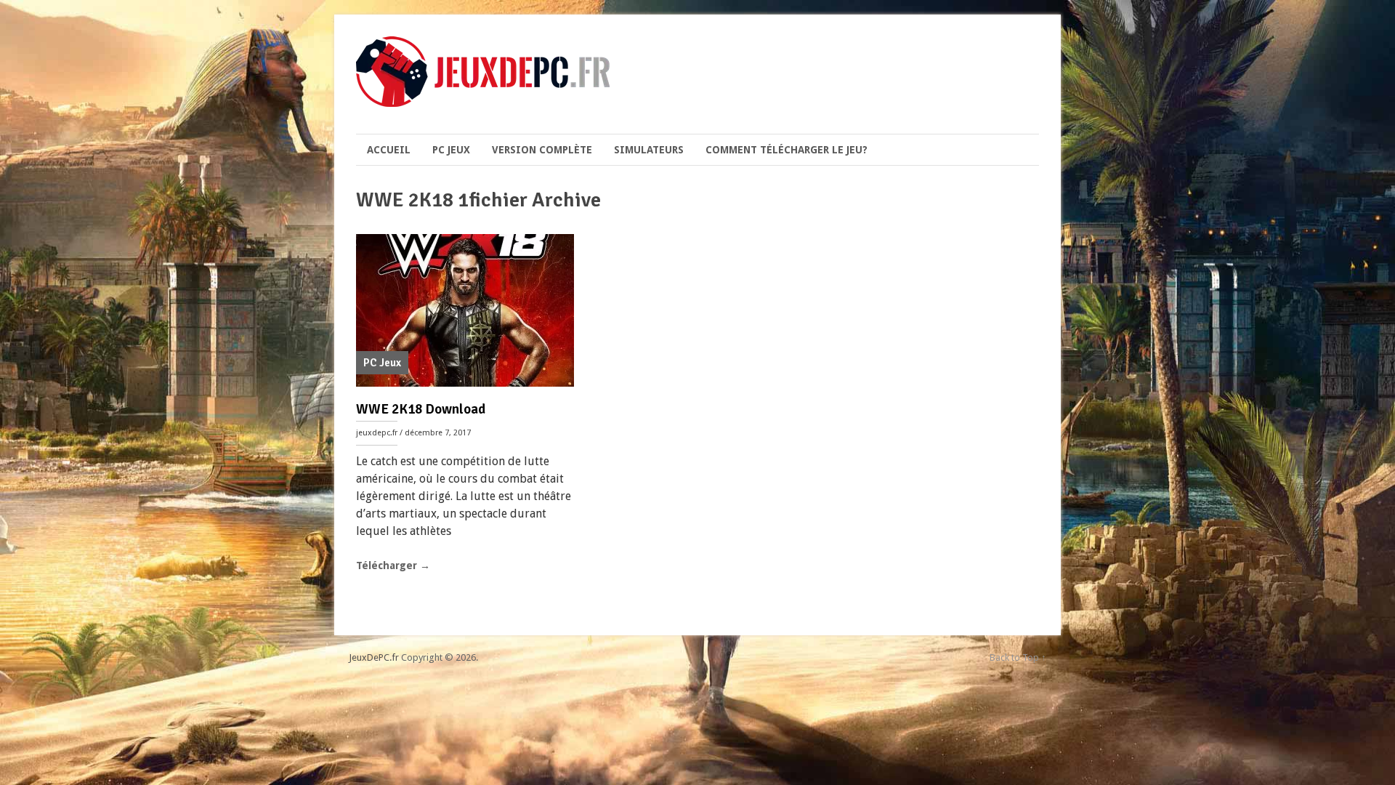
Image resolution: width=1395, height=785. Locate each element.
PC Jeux (451, 150)
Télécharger (393, 565)
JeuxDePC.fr (374, 657)
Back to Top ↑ (1018, 657)
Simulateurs (649, 150)
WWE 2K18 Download (420, 409)
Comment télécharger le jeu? (786, 150)
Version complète (542, 150)
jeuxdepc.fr (376, 433)
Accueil (389, 150)
